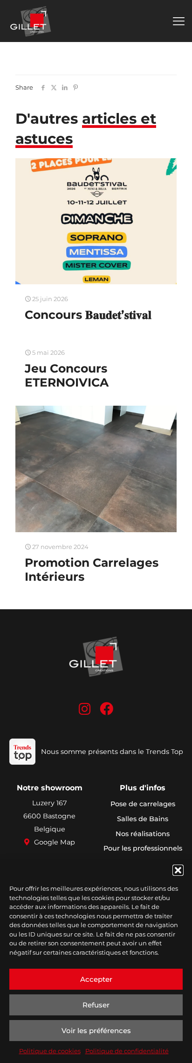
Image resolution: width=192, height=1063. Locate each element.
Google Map (53, 842)
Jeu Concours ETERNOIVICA (67, 375)
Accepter (96, 979)
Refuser (96, 1004)
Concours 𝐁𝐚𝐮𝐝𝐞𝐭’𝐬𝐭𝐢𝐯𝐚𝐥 (88, 315)
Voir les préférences (96, 1030)
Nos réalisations (143, 834)
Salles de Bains (142, 819)
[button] (178, 870)
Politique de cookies (50, 1051)
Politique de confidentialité (127, 1051)
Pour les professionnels (142, 848)
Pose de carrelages (142, 804)
